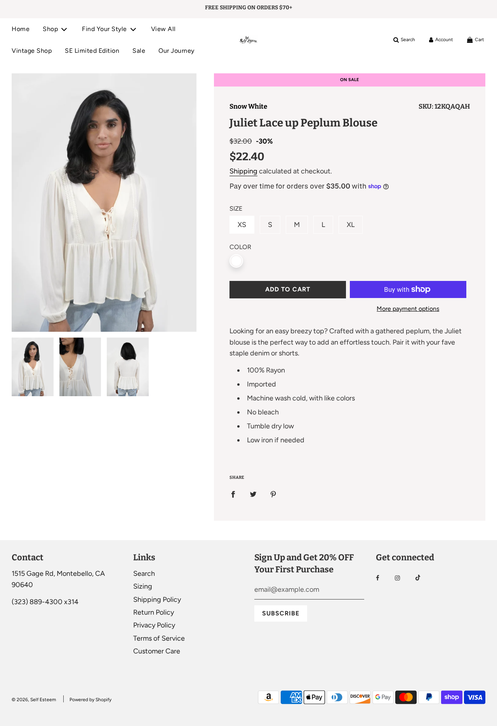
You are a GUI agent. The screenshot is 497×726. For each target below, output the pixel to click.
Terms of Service (159, 638)
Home (21, 29)
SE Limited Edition (92, 50)
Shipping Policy (157, 599)
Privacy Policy (154, 625)
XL (351, 224)
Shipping (243, 171)
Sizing (142, 586)
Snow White (248, 106)
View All (163, 29)
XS (242, 224)
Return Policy (153, 612)
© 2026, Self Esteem (34, 699)
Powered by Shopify (90, 699)
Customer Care (156, 651)
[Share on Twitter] (253, 494)
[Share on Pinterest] (273, 494)
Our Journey (176, 50)
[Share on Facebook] (233, 494)
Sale (138, 50)
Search (144, 573)
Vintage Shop (32, 50)
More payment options (408, 308)
